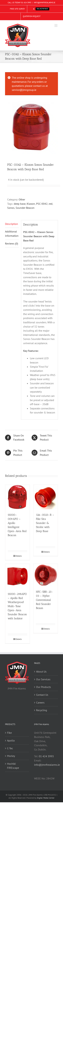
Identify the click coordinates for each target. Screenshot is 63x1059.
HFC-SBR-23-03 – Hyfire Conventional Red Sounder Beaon (44, 600)
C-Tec (10, 748)
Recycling (41, 710)
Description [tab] (11, 224)
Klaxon (31, 203)
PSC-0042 (42, 203)
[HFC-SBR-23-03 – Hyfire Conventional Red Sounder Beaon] (45, 575)
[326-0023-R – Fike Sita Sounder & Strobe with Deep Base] (45, 497)
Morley (11, 756)
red (50, 203)
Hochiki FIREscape (13, 766)
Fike (9, 732)
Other (22, 199)
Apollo (11, 740)
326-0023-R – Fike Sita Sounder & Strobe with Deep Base (45, 523)
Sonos (10, 207)
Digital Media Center (45, 798)
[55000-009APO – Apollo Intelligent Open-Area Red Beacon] (17, 497)
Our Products (43, 687)
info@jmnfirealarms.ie (47, 764)
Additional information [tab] (11, 233)
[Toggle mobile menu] (56, 25)
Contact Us (42, 694)
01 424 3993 (26, 2)
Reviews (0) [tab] (11, 243)
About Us (41, 671)
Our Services (43, 679)
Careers (40, 702)
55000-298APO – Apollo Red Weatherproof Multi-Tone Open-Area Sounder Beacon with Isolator (17, 606)
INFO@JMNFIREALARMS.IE (44, 2)
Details (19, 556)
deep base (20, 203)
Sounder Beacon (25, 207)
